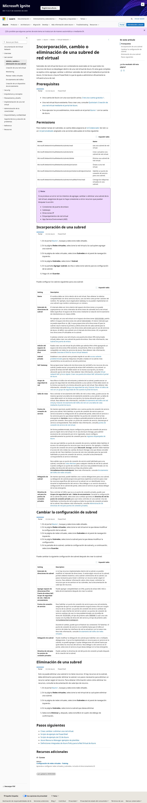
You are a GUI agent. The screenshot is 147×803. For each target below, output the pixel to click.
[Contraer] (27, 38)
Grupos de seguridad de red (77, 387)
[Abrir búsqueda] (132, 19)
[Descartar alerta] (142, 4)
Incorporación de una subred (131, 47)
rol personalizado (46, 131)
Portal (122, 25)
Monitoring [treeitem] (10, 72)
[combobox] (15, 42)
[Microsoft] (4, 18)
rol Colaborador (92, 128)
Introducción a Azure (135, 25)
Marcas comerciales (133, 801)
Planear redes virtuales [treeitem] (14, 76)
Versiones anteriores (41, 801)
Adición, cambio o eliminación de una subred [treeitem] (16, 62)
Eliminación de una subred (131, 54)
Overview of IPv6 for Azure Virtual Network (72, 352)
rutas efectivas (70, 463)
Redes (52, 40)
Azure (46, 40)
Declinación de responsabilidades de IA (17, 801)
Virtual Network (63, 40)
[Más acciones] (109, 40)
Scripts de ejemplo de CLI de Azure (55, 737)
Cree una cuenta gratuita (92, 98)
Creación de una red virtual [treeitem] (16, 68)
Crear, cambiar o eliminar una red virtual (57, 731)
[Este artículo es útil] (121, 70)
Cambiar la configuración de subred (131, 50)
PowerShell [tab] (62, 91)
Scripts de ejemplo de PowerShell (54, 734)
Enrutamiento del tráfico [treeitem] (15, 80)
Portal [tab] (40, 91)
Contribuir (62, 801)
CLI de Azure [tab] (50, 91)
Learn (39, 40)
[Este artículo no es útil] (124, 70)
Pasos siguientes (127, 57)
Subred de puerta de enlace (60, 341)
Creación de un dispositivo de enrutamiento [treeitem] (15, 84)
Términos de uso (117, 801)
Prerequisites (126, 44)
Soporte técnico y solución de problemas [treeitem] (14, 120)
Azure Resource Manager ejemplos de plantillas (60, 740)
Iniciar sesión (139, 19)
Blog (52, 801)
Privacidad (72, 801)
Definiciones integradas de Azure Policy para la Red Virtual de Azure (68, 743)
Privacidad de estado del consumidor (93, 801)
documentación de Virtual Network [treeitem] (13, 48)
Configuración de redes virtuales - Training (52, 763)
